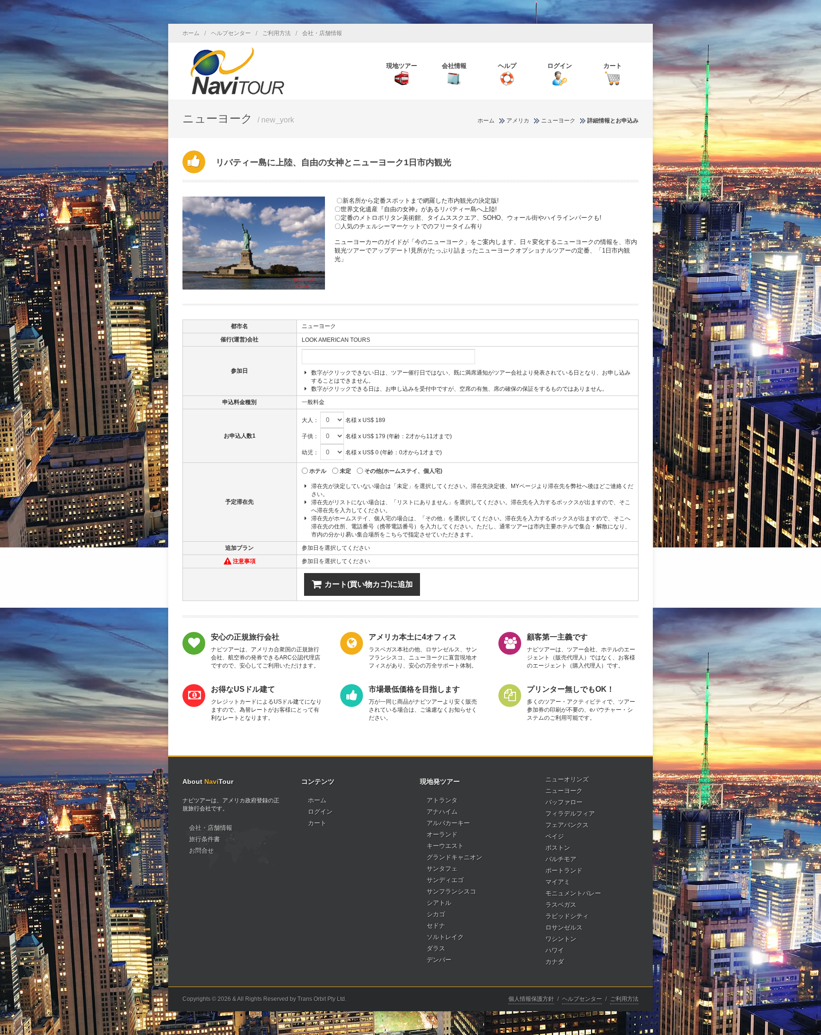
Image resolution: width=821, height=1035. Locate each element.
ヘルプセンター (231, 33)
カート (317, 823)
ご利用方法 (276, 33)
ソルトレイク (445, 937)
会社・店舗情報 (322, 33)
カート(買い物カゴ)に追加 (369, 584)
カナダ (554, 961)
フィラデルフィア (570, 813)
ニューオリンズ (567, 779)
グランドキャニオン (454, 857)
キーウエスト (445, 845)
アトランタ (442, 800)
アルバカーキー (448, 823)
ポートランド (563, 870)
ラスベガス (560, 904)
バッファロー (563, 802)
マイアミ (557, 881)
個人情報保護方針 (531, 999)
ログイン (320, 811)
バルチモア (560, 859)
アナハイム (442, 811)
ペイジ (554, 836)
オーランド (442, 834)
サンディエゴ (445, 880)
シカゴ (436, 914)
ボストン (557, 847)
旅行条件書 (204, 839)
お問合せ (201, 850)
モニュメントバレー (573, 893)
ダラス (436, 948)
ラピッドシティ (567, 916)
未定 (345, 471)
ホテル (317, 471)
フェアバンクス (567, 824)
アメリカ (517, 120)
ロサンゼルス (563, 927)
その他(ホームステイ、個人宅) (403, 471)
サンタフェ (442, 868)
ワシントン (560, 938)
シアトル (439, 902)
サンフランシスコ (451, 891)
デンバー (439, 959)
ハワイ (554, 950)
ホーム (191, 33)
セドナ (436, 925)
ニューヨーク (558, 120)
